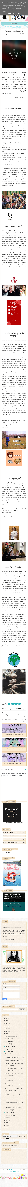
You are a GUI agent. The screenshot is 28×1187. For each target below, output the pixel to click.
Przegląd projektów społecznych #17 (13, 735)
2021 (5, 1031)
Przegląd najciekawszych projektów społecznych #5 (14, 1074)
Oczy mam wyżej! (9, 1099)
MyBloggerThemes (14, 1171)
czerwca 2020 (9, 1046)
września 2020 (10, 1038)
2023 (5, 1026)
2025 (5, 1021)
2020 (5, 1034)
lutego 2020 (9, 1112)
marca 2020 (9, 1110)
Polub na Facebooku (9, 835)
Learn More (11, 14)
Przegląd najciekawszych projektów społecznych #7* (14, 1085)
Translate (7, 1138)
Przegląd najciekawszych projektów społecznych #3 (14, 1095)
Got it (18, 14)
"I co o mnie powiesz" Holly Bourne (12, 905)
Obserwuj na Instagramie (10, 842)
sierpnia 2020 (9, 1041)
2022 (5, 1028)
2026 (5, 1018)
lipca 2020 (8, 1044)
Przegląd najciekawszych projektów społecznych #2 (14, 1103)
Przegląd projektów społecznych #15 (13, 764)
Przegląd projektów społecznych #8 (14, 1060)
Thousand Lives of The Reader (10, 1145)
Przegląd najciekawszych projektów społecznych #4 (14, 1080)
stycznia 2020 (9, 1115)
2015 (5, 1128)
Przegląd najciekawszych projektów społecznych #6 (14, 1064)
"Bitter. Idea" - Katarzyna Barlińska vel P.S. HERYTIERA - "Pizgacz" (13, 896)
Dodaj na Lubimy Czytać (10, 832)
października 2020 (11, 1036)
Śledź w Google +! (8, 839)
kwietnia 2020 (10, 1051)
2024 (5, 1023)
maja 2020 (8, 1049)
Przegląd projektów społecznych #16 (13, 749)
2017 (5, 1123)
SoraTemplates (12, 1170)
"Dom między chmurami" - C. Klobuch (14, 1054)
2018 (5, 1120)
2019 (5, 1117)
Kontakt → (6, 973)
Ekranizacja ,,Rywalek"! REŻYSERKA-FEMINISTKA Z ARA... (14, 1090)
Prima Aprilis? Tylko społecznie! (13, 1107)
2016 (5, 1125)
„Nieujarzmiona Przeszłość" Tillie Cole (14, 1057)
